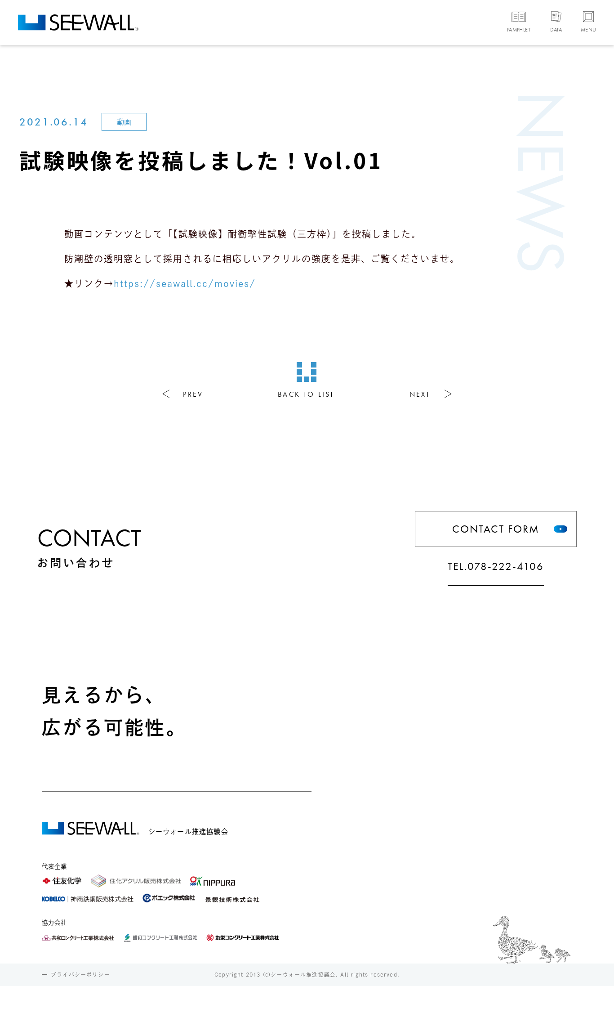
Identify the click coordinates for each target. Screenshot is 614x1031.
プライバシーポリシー (80, 974)
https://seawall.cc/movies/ (185, 283)
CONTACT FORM (495, 529)
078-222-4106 (505, 566)
